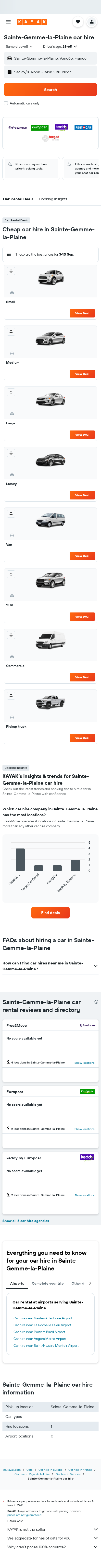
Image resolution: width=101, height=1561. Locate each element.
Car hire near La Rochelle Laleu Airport (42, 1325)
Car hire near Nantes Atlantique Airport (42, 1318)
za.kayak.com (12, 1469)
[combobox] (19, 46)
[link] (50, 912)
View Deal (82, 313)
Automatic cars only (24, 103)
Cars (29, 1469)
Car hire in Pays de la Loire (32, 1474)
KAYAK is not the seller (26, 1529)
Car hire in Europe (50, 1469)
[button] (8, 21)
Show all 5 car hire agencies (25, 1221)
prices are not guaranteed (24, 1515)
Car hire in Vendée (68, 1474)
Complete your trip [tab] (48, 1283)
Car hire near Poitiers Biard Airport (39, 1332)
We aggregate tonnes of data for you (38, 1538)
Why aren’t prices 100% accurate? (36, 1546)
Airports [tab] (17, 1283)
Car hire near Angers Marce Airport (39, 1338)
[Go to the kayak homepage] (32, 22)
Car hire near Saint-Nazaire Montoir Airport (46, 1345)
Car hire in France (80, 1469)
